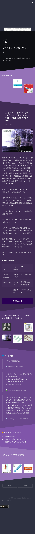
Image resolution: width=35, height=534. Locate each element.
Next (25, 485)
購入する (18, 301)
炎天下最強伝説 (10, 437)
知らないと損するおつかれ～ (15, 439)
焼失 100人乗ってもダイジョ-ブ (15, 442)
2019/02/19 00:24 (18, 367)
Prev (9, 485)
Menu (32, 2)
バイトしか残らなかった (11, 498)
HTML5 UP (10, 501)
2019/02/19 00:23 (23, 419)
